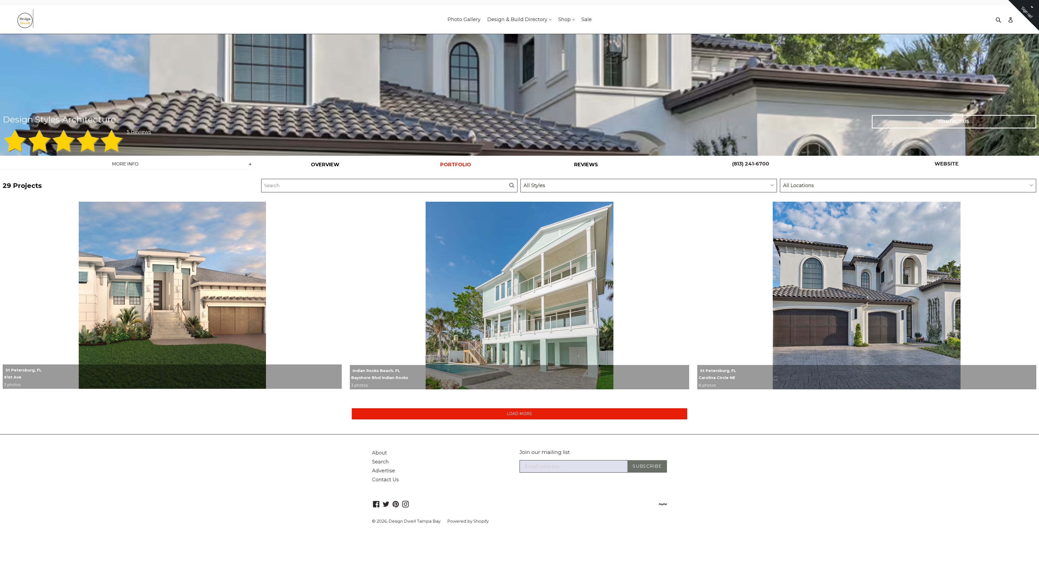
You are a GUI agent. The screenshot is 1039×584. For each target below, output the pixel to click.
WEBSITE (947, 164)
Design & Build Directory (520, 19)
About (379, 453)
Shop (567, 19)
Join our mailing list (545, 452)
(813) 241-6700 (750, 164)
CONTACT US (954, 121)
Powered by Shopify (468, 521)
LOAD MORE (519, 413)
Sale (586, 19)
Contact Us (385, 480)
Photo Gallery (464, 19)
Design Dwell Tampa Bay (414, 521)
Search (380, 462)
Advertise (383, 471)
